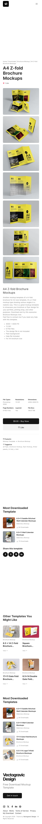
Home (5, 61)
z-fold (16, 449)
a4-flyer (5, 447)
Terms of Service (22, 811)
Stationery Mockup (22, 524)
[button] (36, 4)
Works (11, 811)
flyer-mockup (27, 447)
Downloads (12, 61)
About (5, 811)
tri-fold (10, 449)
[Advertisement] (21, 32)
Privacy (33, 811)
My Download (8, 813)
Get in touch (12, 795)
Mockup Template (9, 441)
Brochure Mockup (23, 61)
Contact (18, 813)
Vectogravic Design (29, 816)
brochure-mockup (15, 447)
